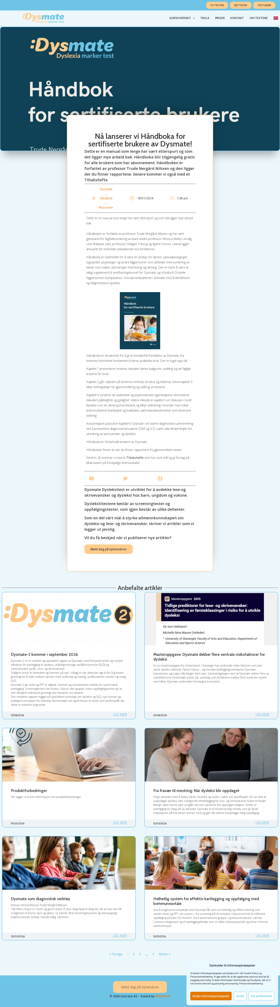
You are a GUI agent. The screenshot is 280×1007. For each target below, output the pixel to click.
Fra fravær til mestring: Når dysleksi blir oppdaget (196, 790)
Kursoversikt (180, 18)
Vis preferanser (261, 996)
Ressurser (106, 207)
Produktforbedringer (29, 790)
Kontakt (237, 18)
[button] (103, 478)
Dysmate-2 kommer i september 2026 (44, 654)
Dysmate (106, 189)
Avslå (240, 996)
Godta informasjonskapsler (211, 996)
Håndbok (106, 198)
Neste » (165, 954)
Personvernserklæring (251, 983)
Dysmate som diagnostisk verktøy (40, 898)
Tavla (204, 18)
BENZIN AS (163, 996)
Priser (220, 18)
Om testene (259, 18)
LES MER (120, 714)
